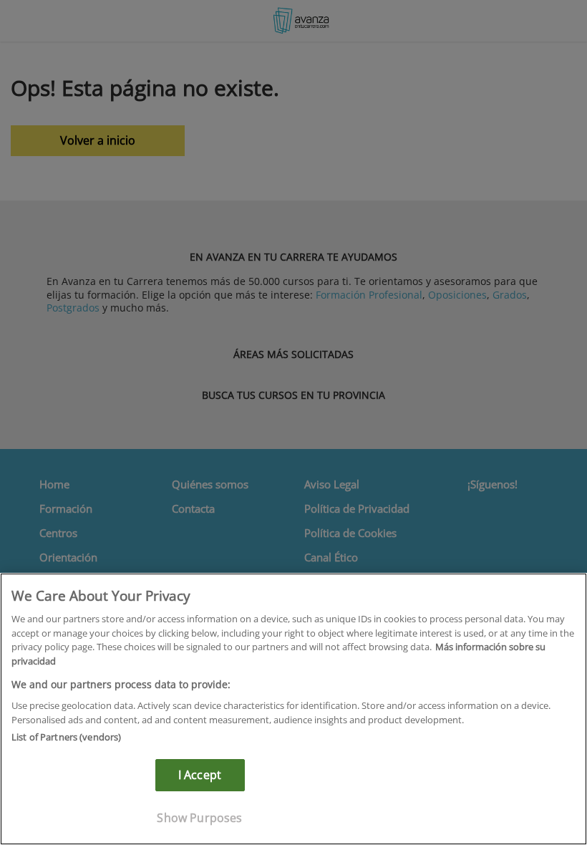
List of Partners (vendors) (66, 736)
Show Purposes (199, 818)
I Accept (199, 775)
